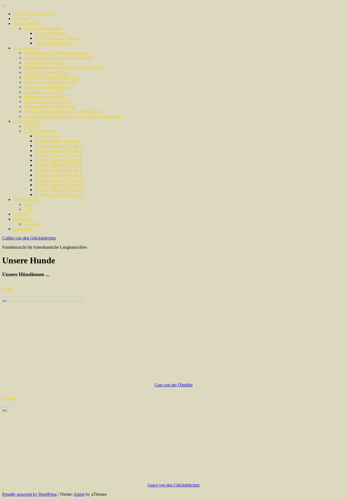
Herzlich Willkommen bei (35, 13)
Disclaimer (33, 224)
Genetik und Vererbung (44, 62)
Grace (29, 209)
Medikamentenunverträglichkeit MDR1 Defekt (64, 67)
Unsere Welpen (26, 121)
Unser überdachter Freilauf (58, 38)
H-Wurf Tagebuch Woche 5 (58, 160)
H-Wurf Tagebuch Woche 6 (58, 165)
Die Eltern (32, 126)
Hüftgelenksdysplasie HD (46, 96)
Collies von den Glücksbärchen (29, 238)
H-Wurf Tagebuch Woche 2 (58, 145)
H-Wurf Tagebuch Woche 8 (58, 175)
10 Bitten (21, 214)
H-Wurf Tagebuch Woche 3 (58, 150)
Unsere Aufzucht (27, 23)
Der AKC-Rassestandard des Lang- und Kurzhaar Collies (73, 116)
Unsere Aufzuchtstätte (43, 28)
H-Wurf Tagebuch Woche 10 (59, 184)
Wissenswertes (25, 48)
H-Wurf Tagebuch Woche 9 (58, 180)
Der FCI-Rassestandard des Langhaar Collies (62, 111)
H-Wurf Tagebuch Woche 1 (58, 140)
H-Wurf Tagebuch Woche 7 (58, 170)
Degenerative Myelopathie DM (50, 82)
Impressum (22, 219)
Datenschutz (23, 228)
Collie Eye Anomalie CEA (47, 72)
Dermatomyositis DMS (43, 92)
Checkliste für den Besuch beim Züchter (58, 57)
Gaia (28, 204)
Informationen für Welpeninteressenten (57, 52)
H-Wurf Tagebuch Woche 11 (59, 189)
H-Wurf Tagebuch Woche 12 (59, 194)
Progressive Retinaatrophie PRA (51, 77)
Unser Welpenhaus (51, 33)
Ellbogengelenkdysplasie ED (48, 101)
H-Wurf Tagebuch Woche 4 (58, 155)
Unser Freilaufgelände (54, 43)
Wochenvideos (47, 136)
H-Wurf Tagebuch (39, 131)
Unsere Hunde (25, 199)
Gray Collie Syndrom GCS (47, 87)
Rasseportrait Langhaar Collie (49, 106)
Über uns (21, 18)
